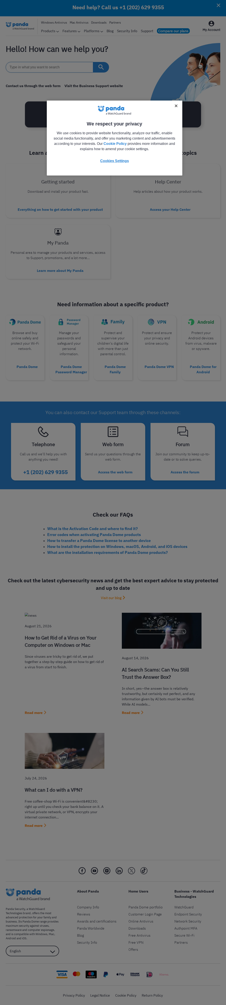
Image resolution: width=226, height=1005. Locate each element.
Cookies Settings (114, 161)
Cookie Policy (115, 144)
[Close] (176, 106)
